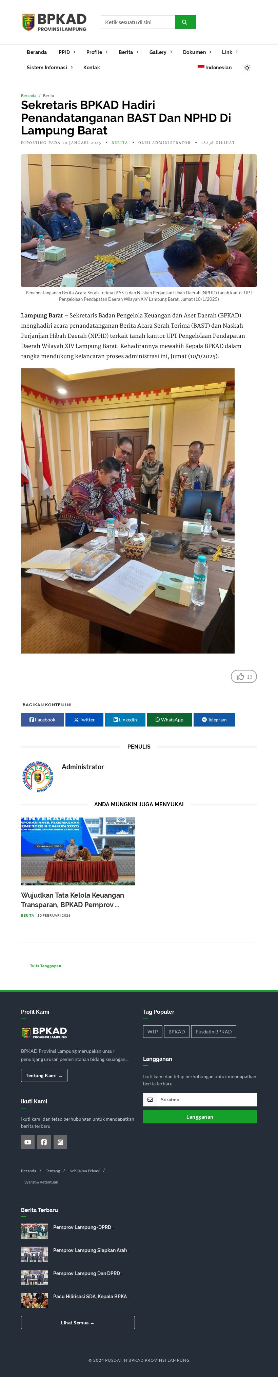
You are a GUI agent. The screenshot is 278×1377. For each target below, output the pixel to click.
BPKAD (176, 1031)
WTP (152, 1031)
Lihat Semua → (78, 1322)
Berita (127, 52)
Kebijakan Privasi (85, 1170)
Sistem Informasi (47, 67)
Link (228, 52)
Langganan (200, 1117)
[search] (185, 22)
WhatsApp (171, 719)
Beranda (37, 52)
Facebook (44, 719)
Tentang (53, 1170)
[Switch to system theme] (247, 68)
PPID (65, 52)
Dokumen (195, 52)
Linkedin (127, 719)
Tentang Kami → (44, 1075)
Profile (94, 52)
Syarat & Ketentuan (41, 1182)
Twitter (87, 719)
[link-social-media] (28, 1142)
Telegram (217, 719)
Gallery (159, 52)
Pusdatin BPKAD (214, 1031)
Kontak (91, 67)
